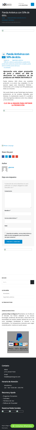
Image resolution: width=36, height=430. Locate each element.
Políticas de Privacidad (10, 403)
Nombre (8, 210)
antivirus (11, 62)
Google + (13, 156)
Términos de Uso (8, 401)
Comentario (8, 191)
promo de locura (15, 65)
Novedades (6, 293)
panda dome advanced (8, 64)
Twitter (6, 156)
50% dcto (6, 62)
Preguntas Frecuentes (10, 396)
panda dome (26, 62)
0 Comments (7, 67)
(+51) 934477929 (23, 5)
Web (6, 226)
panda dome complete (21, 64)
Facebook (3, 156)
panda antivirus (18, 62)
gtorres (7, 60)
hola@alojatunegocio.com (12, 377)
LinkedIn (10, 156)
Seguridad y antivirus (17, 60)
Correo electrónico (11, 218)
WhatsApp (21, 3)
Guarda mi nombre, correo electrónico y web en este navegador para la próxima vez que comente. (18, 235)
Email (17, 156)
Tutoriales (6, 398)
